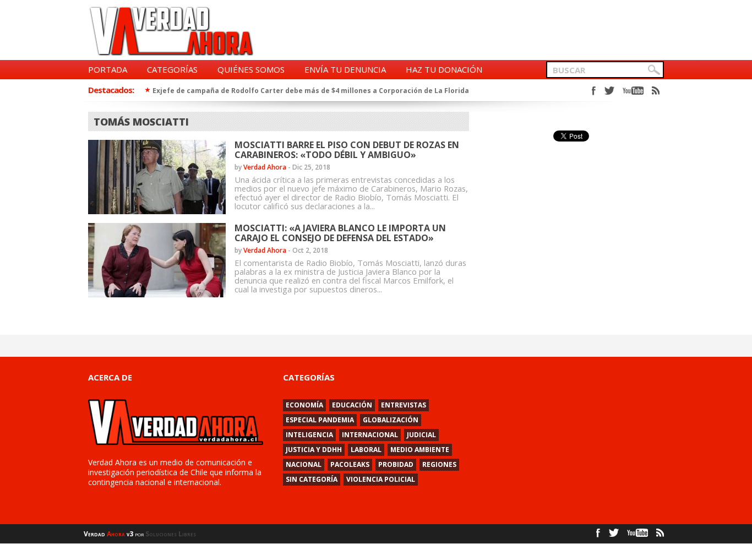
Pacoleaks (349, 464)
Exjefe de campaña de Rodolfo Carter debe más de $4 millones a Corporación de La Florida (310, 90)
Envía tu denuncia (345, 69)
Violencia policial (380, 479)
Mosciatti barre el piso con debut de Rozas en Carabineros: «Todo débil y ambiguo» (347, 150)
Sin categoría (311, 479)
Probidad (395, 464)
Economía (304, 405)
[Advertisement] (463, 31)
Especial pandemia (320, 420)
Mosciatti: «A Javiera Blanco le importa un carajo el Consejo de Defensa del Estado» (340, 233)
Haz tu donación (444, 69)
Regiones (439, 464)
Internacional (370, 434)
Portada (107, 69)
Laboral (366, 449)
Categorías (172, 69)
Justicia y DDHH (314, 449)
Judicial (421, 434)
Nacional (303, 464)
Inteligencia (309, 434)
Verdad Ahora (264, 167)
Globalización (390, 420)
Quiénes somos (251, 69)
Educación (352, 405)
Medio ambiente (419, 449)
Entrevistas (403, 405)
